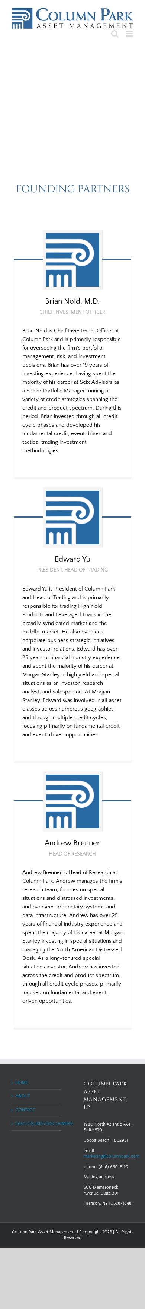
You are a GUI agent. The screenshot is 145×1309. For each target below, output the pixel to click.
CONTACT (25, 1109)
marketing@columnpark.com (111, 1156)
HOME (22, 1082)
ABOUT (23, 1096)
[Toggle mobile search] (115, 34)
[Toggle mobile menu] (130, 34)
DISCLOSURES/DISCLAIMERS (37, 1123)
